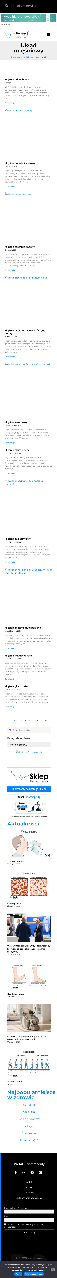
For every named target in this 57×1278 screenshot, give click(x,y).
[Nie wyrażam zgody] (53, 1269)
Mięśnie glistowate (16, 686)
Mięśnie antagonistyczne (20, 246)
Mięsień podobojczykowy (20, 163)
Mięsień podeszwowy (18, 538)
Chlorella (29, 1111)
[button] (48, 34)
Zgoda (18, 1274)
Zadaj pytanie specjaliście (29, 1198)
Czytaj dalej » (10, 103)
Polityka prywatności (34, 1274)
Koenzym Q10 (29, 1140)
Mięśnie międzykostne (18, 655)
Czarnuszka (29, 1133)
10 (46, 720)
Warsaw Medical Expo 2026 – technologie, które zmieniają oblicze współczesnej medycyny (28, 949)
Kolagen (29, 1126)
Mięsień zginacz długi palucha (23, 627)
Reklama (29, 1192)
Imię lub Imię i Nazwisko (15, 1208)
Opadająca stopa (15, 994)
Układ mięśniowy (31, 57)
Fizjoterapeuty (29, 1164)
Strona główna (17, 57)
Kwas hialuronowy (29, 1119)
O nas (29, 1187)
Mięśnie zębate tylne (17, 450)
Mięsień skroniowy (16, 422)
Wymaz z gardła (15, 861)
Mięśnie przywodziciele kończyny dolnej (25, 332)
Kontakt (29, 1182)
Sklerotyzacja (14, 903)
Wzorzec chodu (15, 1081)
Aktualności (23, 823)
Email (7, 1216)
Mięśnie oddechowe (17, 79)
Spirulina (29, 1104)
